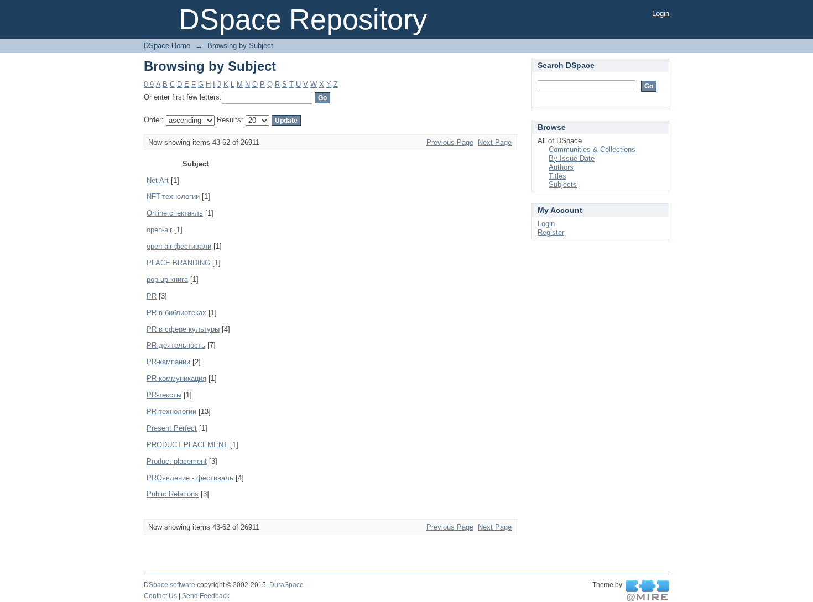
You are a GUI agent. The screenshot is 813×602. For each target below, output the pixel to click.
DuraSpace (286, 585)
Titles (557, 176)
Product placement (177, 461)
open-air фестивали (179, 246)
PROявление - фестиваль (190, 478)
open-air (159, 230)
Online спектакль (175, 213)
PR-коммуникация (176, 378)
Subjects (563, 184)
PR (152, 296)
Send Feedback (206, 596)
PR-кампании (168, 362)
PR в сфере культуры (183, 329)
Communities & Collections (592, 149)
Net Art (158, 180)
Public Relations (173, 494)
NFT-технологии (173, 196)
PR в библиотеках (176, 312)
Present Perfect (172, 428)
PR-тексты (164, 395)
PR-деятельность (176, 345)
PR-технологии (171, 411)
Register (551, 232)
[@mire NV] (647, 591)
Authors (561, 167)
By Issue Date (572, 158)
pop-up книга (167, 279)
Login (660, 13)
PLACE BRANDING (178, 263)
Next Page (495, 142)
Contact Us (160, 596)
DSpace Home (167, 45)
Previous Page (449, 142)
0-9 (149, 84)
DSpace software (169, 585)
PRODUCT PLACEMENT (187, 445)
